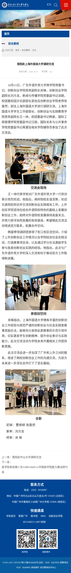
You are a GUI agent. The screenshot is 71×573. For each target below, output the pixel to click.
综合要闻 (26, 50)
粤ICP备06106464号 (29, 562)
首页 (17, 50)
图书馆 (34, 516)
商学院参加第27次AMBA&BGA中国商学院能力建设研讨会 (35, 469)
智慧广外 (23, 516)
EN (49, 4)
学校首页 (11, 516)
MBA (43, 516)
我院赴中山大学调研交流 (26, 457)
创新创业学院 (56, 516)
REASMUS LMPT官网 (34, 522)
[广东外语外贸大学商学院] (18, 5)
